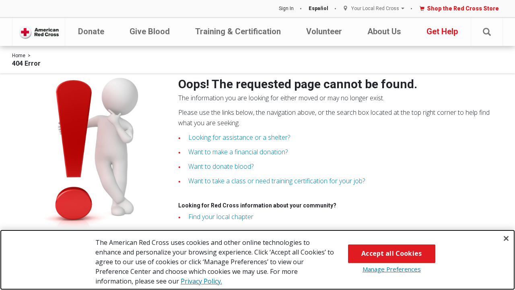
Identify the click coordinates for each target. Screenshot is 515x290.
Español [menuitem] (318, 8)
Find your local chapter (220, 216)
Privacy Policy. (201, 281)
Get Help (442, 31)
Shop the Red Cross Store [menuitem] (463, 8)
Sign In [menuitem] (286, 8)
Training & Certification (238, 31)
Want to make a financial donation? (238, 151)
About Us (384, 31)
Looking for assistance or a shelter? (239, 137)
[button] (487, 32)
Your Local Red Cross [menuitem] (375, 8)
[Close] (506, 238)
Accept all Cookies (391, 253)
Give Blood (150, 31)
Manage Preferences (392, 269)
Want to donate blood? (220, 166)
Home (18, 55)
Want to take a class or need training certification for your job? (276, 180)
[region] (257, 260)
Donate (91, 31)
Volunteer (324, 31)
